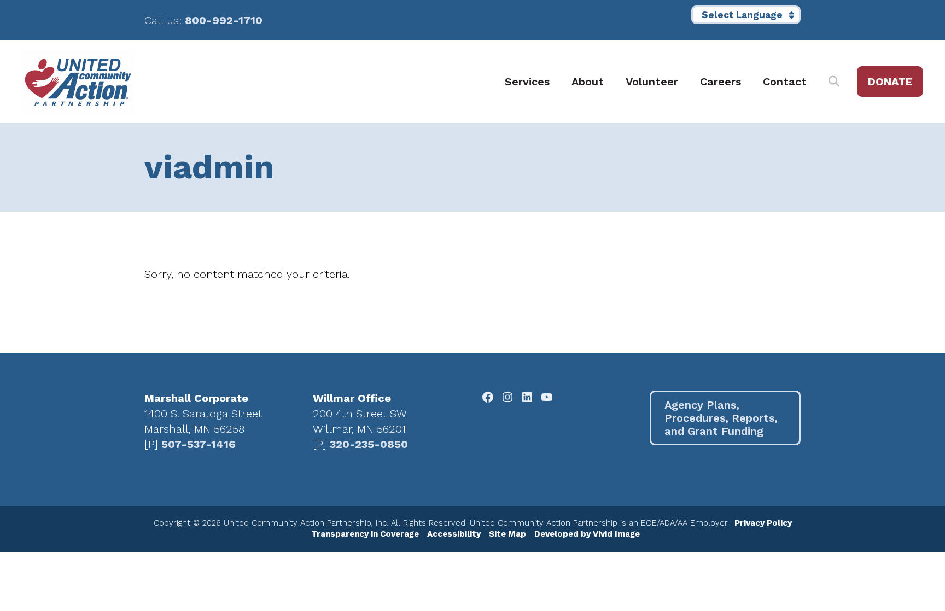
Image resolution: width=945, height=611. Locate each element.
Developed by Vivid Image (587, 534)
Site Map (507, 534)
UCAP (78, 81)
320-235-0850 (369, 444)
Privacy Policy (763, 523)
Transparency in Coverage (365, 534)
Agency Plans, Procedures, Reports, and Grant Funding (721, 418)
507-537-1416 (198, 444)
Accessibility (454, 534)
